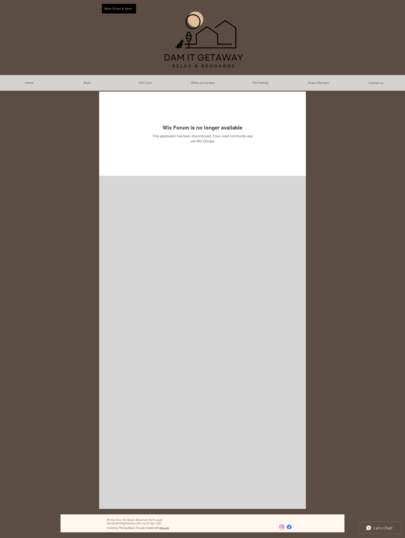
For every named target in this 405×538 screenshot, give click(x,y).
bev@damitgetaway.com (124, 523)
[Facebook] (289, 527)
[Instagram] (282, 527)
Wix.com (164, 528)
